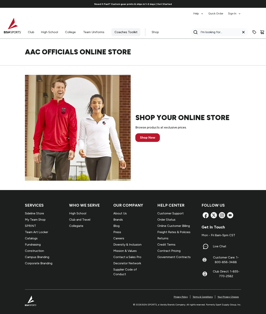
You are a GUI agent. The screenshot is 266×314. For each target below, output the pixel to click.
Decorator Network (127, 263)
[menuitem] (198, 12)
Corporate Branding (38, 263)
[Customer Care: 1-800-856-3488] (204, 260)
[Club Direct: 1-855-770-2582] (205, 274)
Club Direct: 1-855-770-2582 (226, 274)
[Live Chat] (206, 246)
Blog (116, 226)
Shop (155, 32)
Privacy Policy (181, 296)
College (70, 32)
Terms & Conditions (203, 296)
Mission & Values (125, 251)
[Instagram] (222, 215)
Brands (118, 219)
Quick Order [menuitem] (215, 13)
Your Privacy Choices (228, 296)
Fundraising (33, 244)
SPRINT (30, 226)
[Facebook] (206, 215)
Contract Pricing (169, 251)
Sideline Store (34, 213)
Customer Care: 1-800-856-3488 (226, 260)
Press (117, 232)
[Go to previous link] (27, 4)
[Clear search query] (243, 32)
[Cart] (262, 32)
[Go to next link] (238, 4)
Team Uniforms (93, 32)
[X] (214, 215)
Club (31, 32)
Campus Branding (37, 257)
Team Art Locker (36, 232)
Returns (162, 238)
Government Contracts (174, 257)
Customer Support (170, 213)
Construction (34, 251)
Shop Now (147, 137)
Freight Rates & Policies (173, 232)
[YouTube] (230, 215)
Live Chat (219, 246)
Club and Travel (79, 219)
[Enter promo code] (254, 32)
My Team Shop (35, 219)
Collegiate (76, 226)
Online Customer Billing (173, 226)
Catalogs (31, 238)
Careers (118, 238)
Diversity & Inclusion (127, 244)
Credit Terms (166, 244)
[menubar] (217, 12)
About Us (120, 213)
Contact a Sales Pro (127, 257)
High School (49, 32)
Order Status (166, 219)
